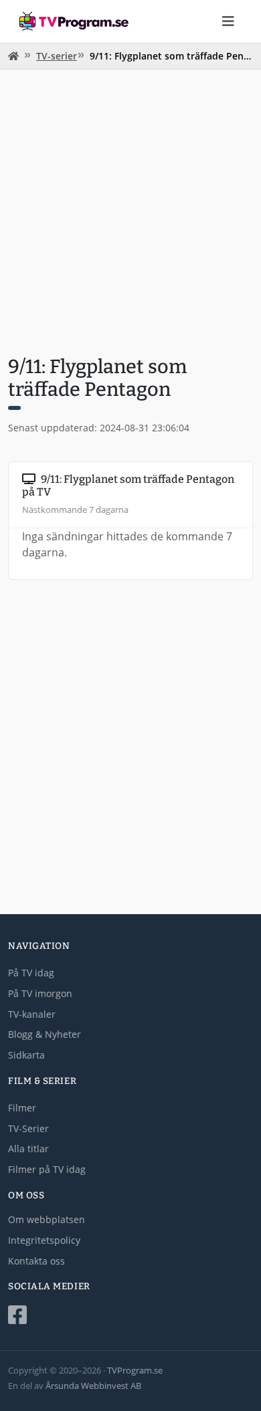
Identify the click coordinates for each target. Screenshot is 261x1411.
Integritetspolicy (44, 1240)
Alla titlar (28, 1148)
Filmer (22, 1107)
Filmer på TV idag (47, 1169)
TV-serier (56, 55)
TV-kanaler (32, 1014)
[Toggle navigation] (228, 21)
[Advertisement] (130, 210)
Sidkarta (26, 1055)
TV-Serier (28, 1128)
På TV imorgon (40, 993)
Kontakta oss (36, 1261)
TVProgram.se (135, 1370)
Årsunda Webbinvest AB (93, 1386)
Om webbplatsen (46, 1219)
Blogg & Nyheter (44, 1034)
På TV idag (31, 972)
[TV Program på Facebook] (130, 1315)
